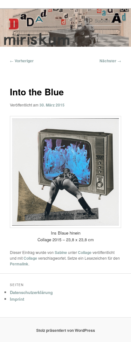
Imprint (17, 299)
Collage (85, 252)
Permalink (19, 264)
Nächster (110, 61)
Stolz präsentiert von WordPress (65, 330)
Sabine (61, 252)
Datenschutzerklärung (31, 292)
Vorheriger (22, 61)
